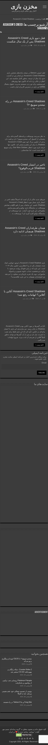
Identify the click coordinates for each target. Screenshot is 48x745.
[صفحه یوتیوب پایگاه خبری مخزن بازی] (24, 558)
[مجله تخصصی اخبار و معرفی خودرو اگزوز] (24, 464)
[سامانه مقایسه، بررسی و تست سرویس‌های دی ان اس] (24, 515)
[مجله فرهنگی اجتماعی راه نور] (24, 414)
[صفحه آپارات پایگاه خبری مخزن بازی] (24, 578)
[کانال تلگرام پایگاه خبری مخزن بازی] (24, 543)
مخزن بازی (24, 6)
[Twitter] (30, 738)
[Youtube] (22, 738)
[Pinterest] (27, 738)
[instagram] (19, 738)
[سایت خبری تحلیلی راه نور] (24, 429)
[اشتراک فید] (1, 32)
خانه (44, 19)
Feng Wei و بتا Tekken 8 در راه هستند (17, 702)
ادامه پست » (39, 92)
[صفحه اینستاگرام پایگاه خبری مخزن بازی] (24, 535)
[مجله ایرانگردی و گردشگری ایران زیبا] (24, 445)
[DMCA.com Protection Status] (24, 735)
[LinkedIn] (25, 738)
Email (44, 363)
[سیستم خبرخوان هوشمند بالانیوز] (24, 482)
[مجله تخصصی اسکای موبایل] (24, 499)
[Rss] (33, 738)
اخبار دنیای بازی (25, 45)
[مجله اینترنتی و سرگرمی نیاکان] (24, 398)
